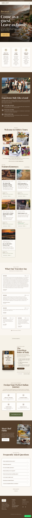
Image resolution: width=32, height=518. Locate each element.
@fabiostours (21, 161)
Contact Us (13, 504)
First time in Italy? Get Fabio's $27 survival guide (16, 0)
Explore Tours (5, 34)
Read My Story (5, 439)
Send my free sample (27, 373)
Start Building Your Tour (16, 414)
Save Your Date (5, 196)
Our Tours (13, 501)
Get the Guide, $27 (20, 368)
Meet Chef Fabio (15, 34)
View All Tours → (27, 166)
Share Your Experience (16, 338)
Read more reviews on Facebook (16, 330)
